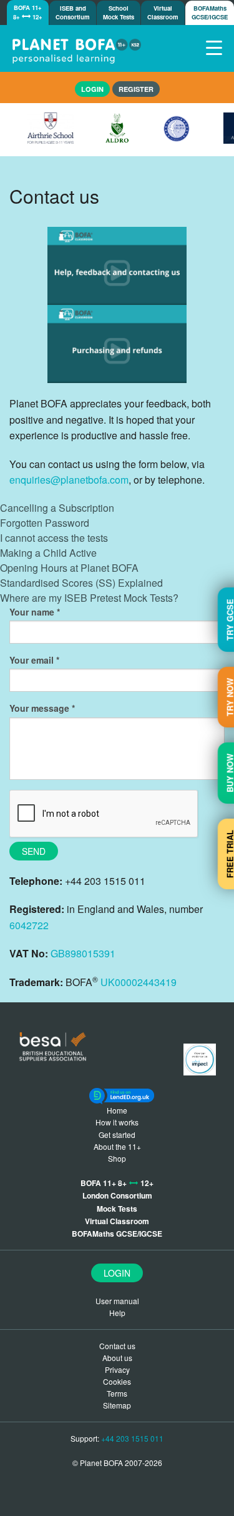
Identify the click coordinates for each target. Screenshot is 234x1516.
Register (136, 89)
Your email (31, 660)
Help (117, 1312)
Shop (117, 1158)
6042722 (29, 925)
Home (117, 1110)
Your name (31, 612)
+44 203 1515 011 (132, 1438)
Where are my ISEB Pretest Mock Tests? (89, 598)
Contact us (117, 1345)
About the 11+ (117, 1146)
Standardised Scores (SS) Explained (81, 583)
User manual (117, 1300)
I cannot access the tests (54, 538)
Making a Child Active (48, 553)
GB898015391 (83, 953)
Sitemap (117, 1405)
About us (117, 1357)
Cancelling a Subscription (57, 508)
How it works (117, 1122)
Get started (117, 1134)
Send (34, 851)
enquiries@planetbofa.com (69, 479)
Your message (39, 708)
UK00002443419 (138, 982)
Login (117, 1273)
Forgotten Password (44, 523)
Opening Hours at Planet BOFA (69, 568)
